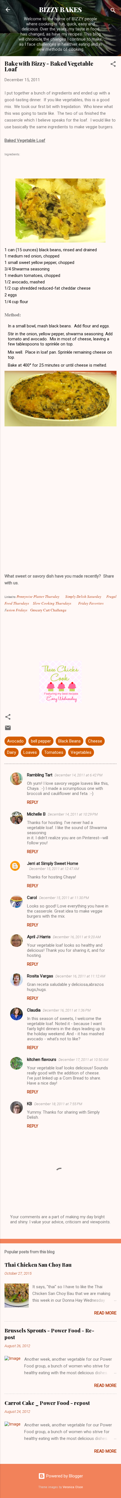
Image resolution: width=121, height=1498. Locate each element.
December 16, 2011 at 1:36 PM (67, 1010)
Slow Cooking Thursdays (52, 603)
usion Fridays (16, 610)
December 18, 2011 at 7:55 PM (58, 1104)
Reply (32, 802)
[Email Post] (8, 729)
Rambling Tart (39, 774)
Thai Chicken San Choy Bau (38, 1264)
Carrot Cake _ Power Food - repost (47, 1403)
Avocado (15, 741)
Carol (32, 897)
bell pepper (41, 741)
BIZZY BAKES (60, 9)
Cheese (95, 741)
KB (29, 1103)
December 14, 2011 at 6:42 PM (78, 775)
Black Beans (69, 741)
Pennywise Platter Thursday (38, 596)
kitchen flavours (41, 1059)
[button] (113, 65)
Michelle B (36, 814)
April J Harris (39, 936)
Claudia (34, 1010)
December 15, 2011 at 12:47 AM (54, 869)
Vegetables (81, 752)
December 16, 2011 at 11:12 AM (80, 976)
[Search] (113, 11)
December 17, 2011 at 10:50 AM (83, 1060)
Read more (105, 1313)
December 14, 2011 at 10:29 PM (73, 814)
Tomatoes (53, 752)
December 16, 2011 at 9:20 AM (77, 937)
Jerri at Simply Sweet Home (52, 863)
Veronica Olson (73, 1487)
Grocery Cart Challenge (48, 610)
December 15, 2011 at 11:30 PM (64, 898)
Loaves (30, 752)
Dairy (11, 752)
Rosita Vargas (40, 976)
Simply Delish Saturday (83, 596)
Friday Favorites (90, 603)
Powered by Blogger (64, 1476)
